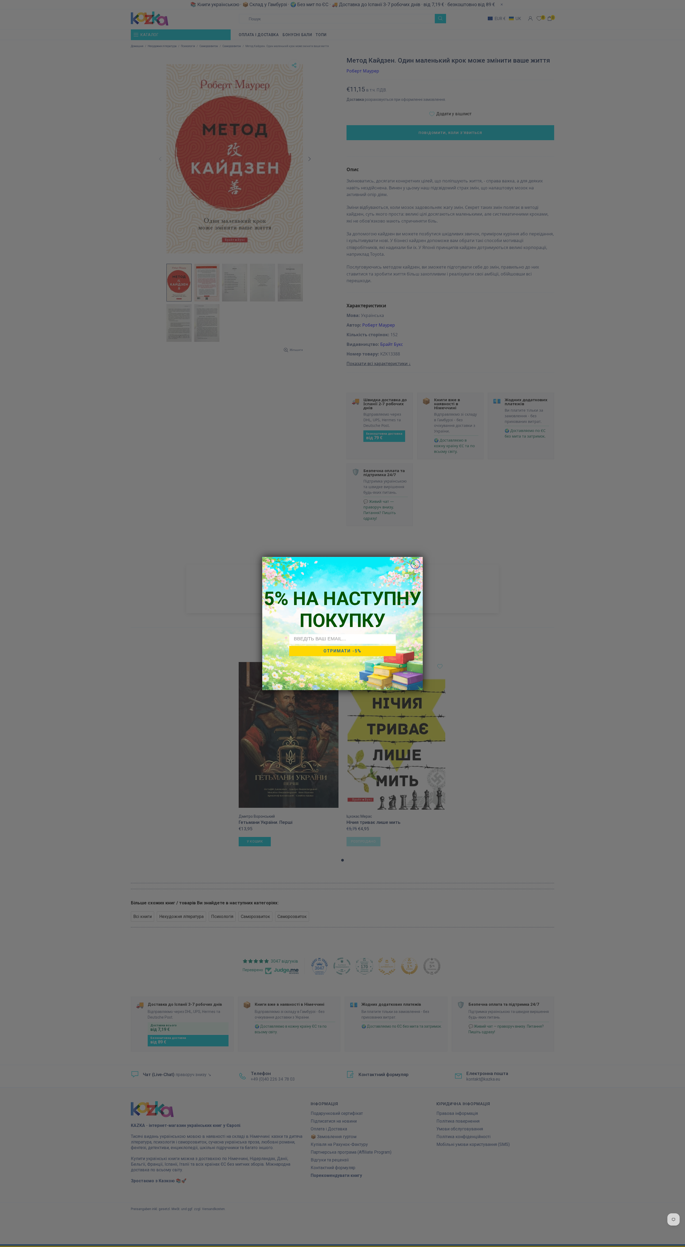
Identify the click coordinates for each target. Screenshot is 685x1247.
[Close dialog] (415, 564)
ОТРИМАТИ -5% (342, 650)
